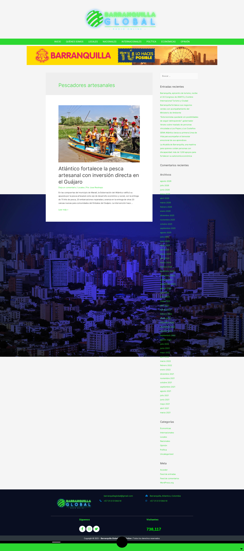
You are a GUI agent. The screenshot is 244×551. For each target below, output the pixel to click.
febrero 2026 (166, 207)
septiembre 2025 (168, 228)
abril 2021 (164, 408)
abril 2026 (164, 198)
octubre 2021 (166, 382)
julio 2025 (164, 237)
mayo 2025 (165, 245)
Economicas (165, 428)
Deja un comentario (67, 187)
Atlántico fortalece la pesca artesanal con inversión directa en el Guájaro (98, 175)
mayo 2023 (165, 301)
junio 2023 (165, 297)
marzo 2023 (165, 310)
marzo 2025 (165, 254)
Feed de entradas (168, 474)
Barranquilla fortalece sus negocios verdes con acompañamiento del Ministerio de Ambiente (176, 109)
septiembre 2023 (168, 284)
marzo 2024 (165, 262)
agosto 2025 (165, 232)
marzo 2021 (165, 412)
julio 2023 (164, 292)
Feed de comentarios (169, 478)
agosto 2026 (165, 181)
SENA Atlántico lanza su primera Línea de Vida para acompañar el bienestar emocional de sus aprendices (178, 136)
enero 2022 (165, 369)
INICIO (57, 41)
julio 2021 (164, 395)
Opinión (163, 445)
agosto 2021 (165, 391)
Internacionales (167, 432)
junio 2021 (164, 399)
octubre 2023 (166, 279)
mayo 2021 (165, 404)
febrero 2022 (166, 365)
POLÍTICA (151, 41)
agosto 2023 (165, 288)
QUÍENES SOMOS (74, 41)
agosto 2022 (165, 339)
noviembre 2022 (167, 327)
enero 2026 (165, 211)
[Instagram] (89, 529)
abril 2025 (164, 249)
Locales (81, 187)
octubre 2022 (166, 331)
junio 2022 (165, 348)
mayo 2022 (165, 352)
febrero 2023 (166, 314)
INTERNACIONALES (131, 41)
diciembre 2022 (167, 322)
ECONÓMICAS (168, 41)
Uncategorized (166, 454)
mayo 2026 (165, 194)
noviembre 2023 (167, 275)
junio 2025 (165, 241)
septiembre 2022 (168, 335)
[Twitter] (96, 529)
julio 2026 (164, 185)
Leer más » (63, 209)
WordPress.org (167, 482)
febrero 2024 (166, 267)
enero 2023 (165, 318)
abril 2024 (164, 258)
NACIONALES (109, 41)
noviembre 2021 (167, 378)
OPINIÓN (185, 41)
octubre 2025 (166, 224)
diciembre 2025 (167, 215)
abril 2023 (164, 305)
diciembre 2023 (167, 271)
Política (163, 450)
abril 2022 (164, 357)
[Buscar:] (179, 76)
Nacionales (165, 441)
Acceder (164, 470)
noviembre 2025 (167, 219)
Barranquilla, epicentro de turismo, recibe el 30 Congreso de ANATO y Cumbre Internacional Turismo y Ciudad (178, 97)
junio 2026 (165, 190)
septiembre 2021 (167, 387)
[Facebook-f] (82, 529)
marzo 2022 (165, 361)
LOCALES (93, 41)
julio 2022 (164, 344)
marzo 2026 (165, 202)
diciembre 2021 (167, 374)
